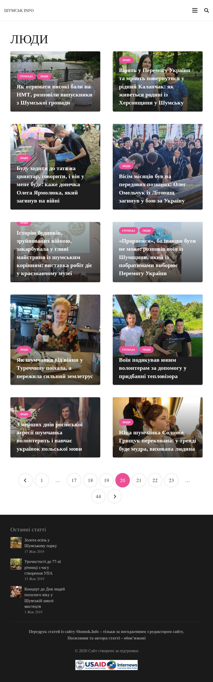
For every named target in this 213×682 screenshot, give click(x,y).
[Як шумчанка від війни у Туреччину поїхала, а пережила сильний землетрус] (55, 340)
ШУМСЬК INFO (19, 10)
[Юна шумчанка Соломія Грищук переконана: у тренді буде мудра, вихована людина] (158, 427)
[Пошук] (206, 10)
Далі (114, 496)
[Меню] (195, 10)
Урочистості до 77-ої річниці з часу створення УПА (42, 567)
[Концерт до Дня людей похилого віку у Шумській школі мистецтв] (16, 591)
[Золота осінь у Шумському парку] (16, 542)
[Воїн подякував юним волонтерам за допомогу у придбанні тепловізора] (158, 340)
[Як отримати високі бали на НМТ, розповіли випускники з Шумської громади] (55, 81)
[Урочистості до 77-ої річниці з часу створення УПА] (16, 564)
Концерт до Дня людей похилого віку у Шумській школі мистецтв (44, 597)
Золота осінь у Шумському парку (40, 542)
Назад (25, 480)
